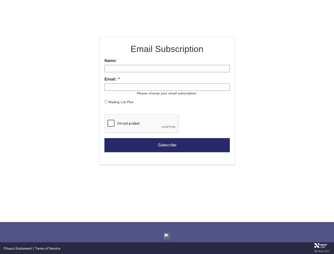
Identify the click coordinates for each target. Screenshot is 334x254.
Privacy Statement (18, 248)
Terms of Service (47, 248)
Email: (111, 79)
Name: (110, 60)
